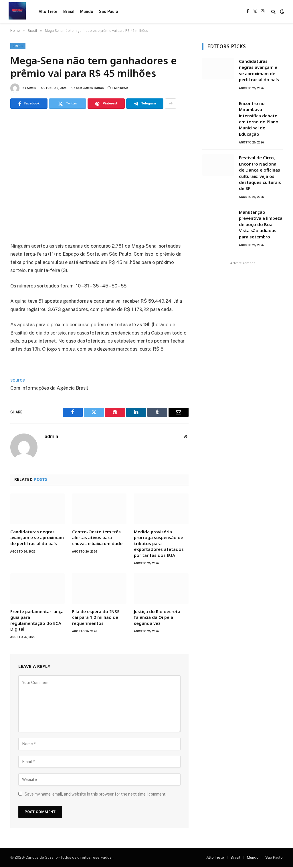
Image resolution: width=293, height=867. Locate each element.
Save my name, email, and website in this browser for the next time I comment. (96, 794)
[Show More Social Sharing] (170, 103)
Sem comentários (90, 88)
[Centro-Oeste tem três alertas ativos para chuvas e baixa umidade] (99, 508)
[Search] (273, 11)
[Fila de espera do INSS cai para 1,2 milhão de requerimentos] (99, 588)
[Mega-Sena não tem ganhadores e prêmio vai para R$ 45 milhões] (99, 174)
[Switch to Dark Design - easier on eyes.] (281, 11)
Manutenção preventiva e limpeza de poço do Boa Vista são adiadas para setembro (260, 224)
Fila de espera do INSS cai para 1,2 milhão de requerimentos (96, 617)
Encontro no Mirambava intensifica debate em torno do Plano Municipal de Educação (258, 118)
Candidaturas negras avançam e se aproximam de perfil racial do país (37, 537)
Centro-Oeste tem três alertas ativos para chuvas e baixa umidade (97, 537)
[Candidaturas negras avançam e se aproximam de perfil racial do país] (37, 508)
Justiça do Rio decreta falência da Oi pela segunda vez (157, 617)
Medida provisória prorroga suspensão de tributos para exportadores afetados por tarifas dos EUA (159, 543)
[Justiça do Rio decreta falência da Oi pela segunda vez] (161, 588)
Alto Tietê (48, 11)
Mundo (86, 11)
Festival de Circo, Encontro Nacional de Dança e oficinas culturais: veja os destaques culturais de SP (260, 173)
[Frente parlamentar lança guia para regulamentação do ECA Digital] (37, 588)
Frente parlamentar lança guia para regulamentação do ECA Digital (37, 620)
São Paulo (108, 11)
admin (31, 88)
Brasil (68, 11)
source (17, 380)
